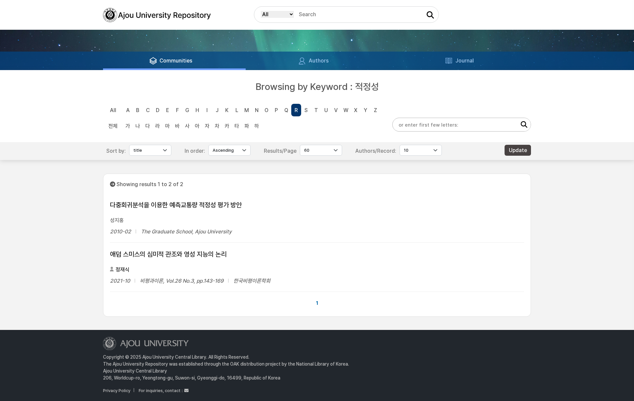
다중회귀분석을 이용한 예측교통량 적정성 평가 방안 (176, 205)
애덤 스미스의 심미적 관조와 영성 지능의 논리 (168, 254)
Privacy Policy (116, 390)
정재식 (122, 269)
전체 (113, 126)
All (113, 110)
